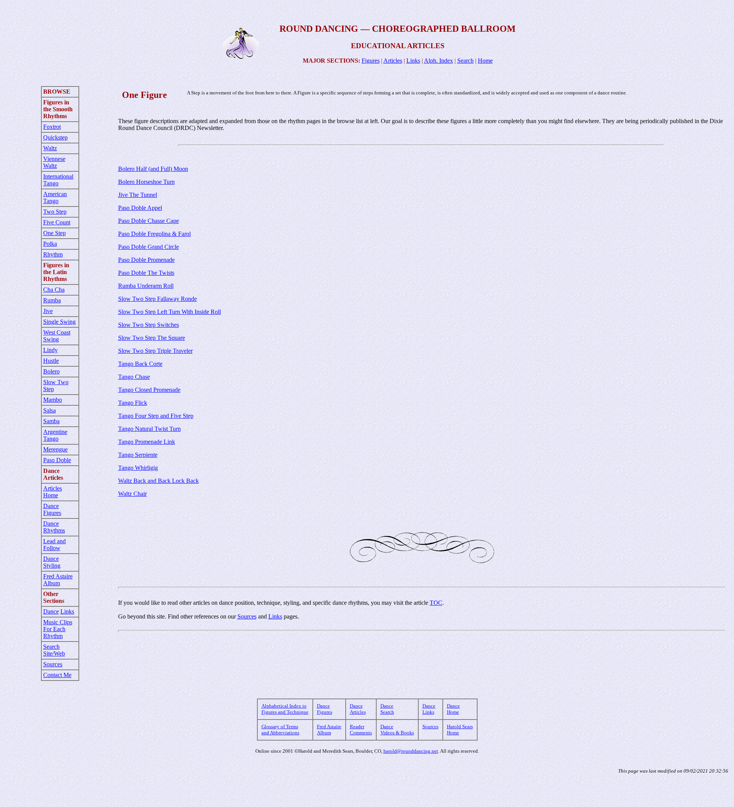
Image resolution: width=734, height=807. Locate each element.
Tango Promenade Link (146, 441)
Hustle (51, 360)
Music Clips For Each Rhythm (57, 629)
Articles (392, 60)
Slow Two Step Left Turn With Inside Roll (169, 312)
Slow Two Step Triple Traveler (155, 350)
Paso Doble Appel (140, 208)
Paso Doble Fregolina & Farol (154, 234)
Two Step (55, 211)
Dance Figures (52, 509)
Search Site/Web (54, 650)
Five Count (56, 222)
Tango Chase (134, 376)
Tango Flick (132, 402)
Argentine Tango (55, 435)
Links (413, 60)
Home (485, 60)
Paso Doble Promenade (146, 260)
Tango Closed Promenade (149, 389)
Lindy (50, 350)
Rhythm (53, 254)
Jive (48, 311)
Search (465, 60)
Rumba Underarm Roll (146, 286)
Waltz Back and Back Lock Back (158, 480)
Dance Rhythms (54, 527)
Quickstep (55, 137)
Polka (50, 243)
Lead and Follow (54, 544)
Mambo (52, 399)
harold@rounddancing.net (410, 751)
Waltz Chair (132, 493)
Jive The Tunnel (137, 195)
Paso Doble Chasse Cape (148, 221)
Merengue (55, 449)
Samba (51, 421)
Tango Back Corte (140, 363)
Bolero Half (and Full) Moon (153, 169)
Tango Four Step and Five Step (155, 415)
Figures (371, 60)
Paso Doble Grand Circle (148, 247)
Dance (51, 611)
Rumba (52, 300)
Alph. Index (438, 60)
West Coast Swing (56, 336)
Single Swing (59, 321)
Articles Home (52, 491)
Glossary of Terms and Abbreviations (280, 730)
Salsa (49, 410)
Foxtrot (52, 126)
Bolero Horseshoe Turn (146, 182)
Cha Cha (54, 289)
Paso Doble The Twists (146, 273)
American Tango (55, 197)
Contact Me (57, 675)
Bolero (51, 371)
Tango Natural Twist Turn (149, 428)
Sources (52, 664)
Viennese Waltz (54, 162)
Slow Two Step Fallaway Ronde (157, 299)
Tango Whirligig (138, 467)
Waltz (50, 148)
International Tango (58, 180)
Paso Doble (57, 460)
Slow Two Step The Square (151, 337)
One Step (54, 233)
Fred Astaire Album (58, 579)
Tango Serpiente (138, 454)
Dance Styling (51, 562)
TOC (436, 602)
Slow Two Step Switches (148, 325)
